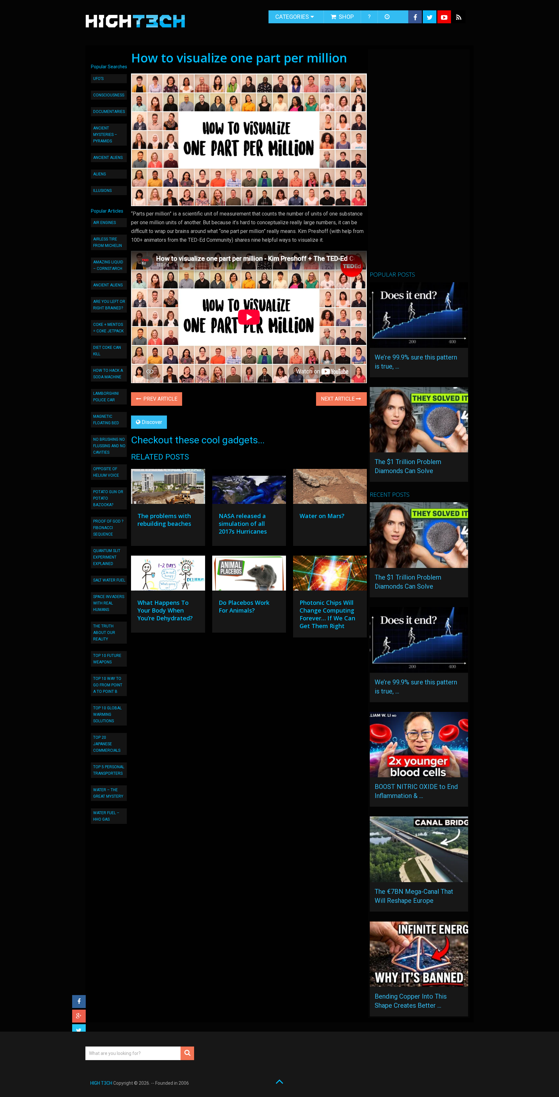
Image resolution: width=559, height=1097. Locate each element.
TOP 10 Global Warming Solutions (107, 714)
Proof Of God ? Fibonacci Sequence (108, 528)
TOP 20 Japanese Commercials (106, 744)
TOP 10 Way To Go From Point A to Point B (107, 685)
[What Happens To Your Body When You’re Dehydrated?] (168, 575)
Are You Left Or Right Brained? (109, 304)
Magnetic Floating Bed (106, 419)
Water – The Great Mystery (108, 793)
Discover (152, 422)
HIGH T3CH (101, 1083)
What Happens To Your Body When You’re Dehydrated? (165, 610)
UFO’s (98, 78)
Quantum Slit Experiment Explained (106, 557)
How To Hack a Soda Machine (108, 373)
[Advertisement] (418, 163)
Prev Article (159, 399)
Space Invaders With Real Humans (108, 603)
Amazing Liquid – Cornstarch (108, 265)
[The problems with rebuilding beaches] (168, 488)
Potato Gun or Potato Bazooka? (108, 498)
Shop (345, 16)
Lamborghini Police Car (106, 396)
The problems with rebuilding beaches (164, 519)
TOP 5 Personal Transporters (108, 770)
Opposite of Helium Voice (106, 472)
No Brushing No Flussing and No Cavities (109, 446)
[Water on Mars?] (330, 488)
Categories (292, 16)
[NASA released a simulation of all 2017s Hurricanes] (249, 488)
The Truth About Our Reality (104, 632)
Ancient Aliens (108, 157)
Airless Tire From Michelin (107, 242)
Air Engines (104, 222)
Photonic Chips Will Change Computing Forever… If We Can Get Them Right (327, 614)
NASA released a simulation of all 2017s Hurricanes (243, 523)
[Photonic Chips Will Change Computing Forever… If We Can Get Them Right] (330, 575)
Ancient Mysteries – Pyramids (105, 134)
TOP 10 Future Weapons (107, 658)
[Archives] (388, 16)
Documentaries (109, 111)
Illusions (102, 190)
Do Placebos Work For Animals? (244, 606)
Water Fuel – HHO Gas (106, 816)
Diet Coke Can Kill (107, 350)
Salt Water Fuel (109, 580)
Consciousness (108, 95)
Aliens (99, 174)
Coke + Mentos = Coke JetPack (108, 327)
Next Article (338, 399)
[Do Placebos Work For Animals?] (249, 575)
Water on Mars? (322, 516)
